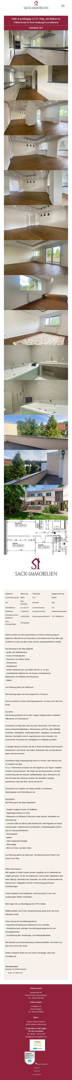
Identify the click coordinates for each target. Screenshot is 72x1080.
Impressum (37, 1068)
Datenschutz (37, 1071)
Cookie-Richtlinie (37, 1074)
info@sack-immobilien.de (36, 1037)
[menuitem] (63, 7)
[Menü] (63, 7)
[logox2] (36, 5)
